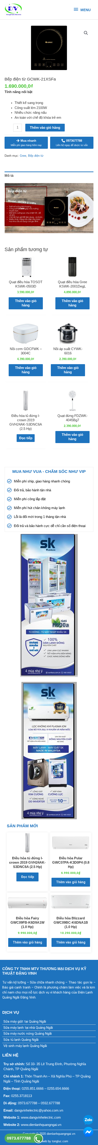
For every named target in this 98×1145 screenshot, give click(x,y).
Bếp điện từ (36, 155)
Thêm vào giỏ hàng (45, 127)
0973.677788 (19, 1138)
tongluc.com (60, 1141)
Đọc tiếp (25, 438)
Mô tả (9, 175)
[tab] (49, 175)
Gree (23, 155)
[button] (86, 33)
